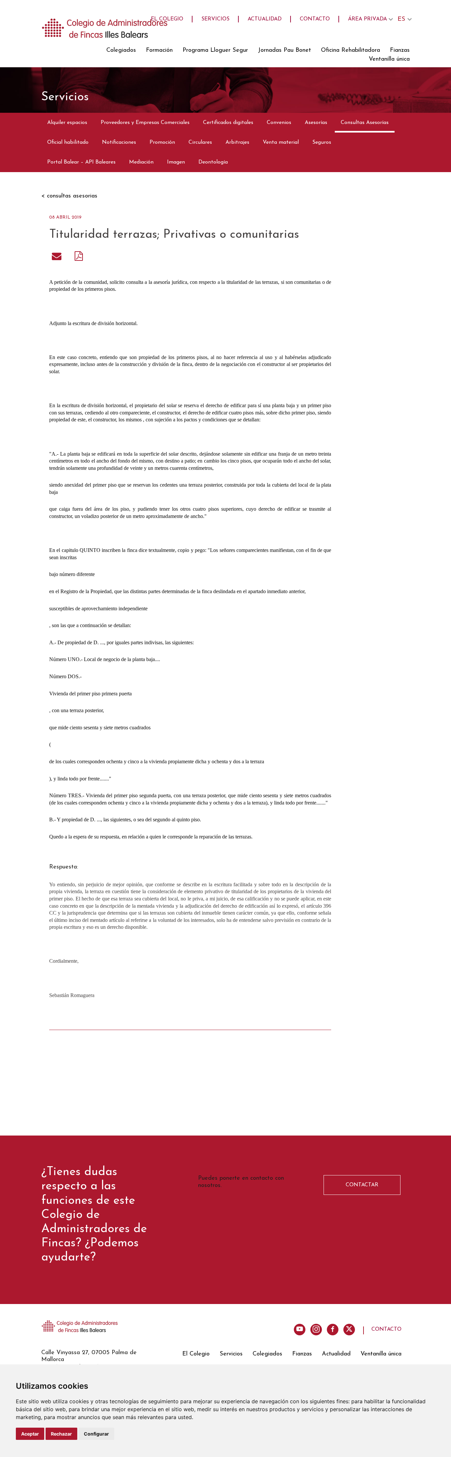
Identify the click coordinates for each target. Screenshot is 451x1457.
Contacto (315, 19)
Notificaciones (119, 142)
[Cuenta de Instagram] (316, 1329)
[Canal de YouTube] (299, 1329)
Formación (159, 50)
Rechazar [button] (61, 1434)
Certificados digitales (228, 122)
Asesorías (316, 122)
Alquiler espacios (67, 122)
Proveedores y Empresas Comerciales (145, 122)
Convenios (279, 122)
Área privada (367, 19)
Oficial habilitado (67, 142)
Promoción (162, 142)
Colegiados (121, 50)
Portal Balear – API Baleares (81, 162)
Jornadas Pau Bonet (284, 50)
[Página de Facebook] (332, 1329)
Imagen (176, 162)
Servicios (215, 19)
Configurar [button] (96, 1434)
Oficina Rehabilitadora (350, 50)
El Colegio (167, 19)
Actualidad (265, 19)
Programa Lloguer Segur (215, 50)
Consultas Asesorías (365, 122)
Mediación (141, 162)
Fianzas (400, 50)
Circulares (200, 142)
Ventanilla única (389, 59)
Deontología (213, 162)
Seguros (321, 142)
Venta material (281, 142)
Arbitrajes (237, 142)
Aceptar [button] (30, 1434)
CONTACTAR (362, 1185)
